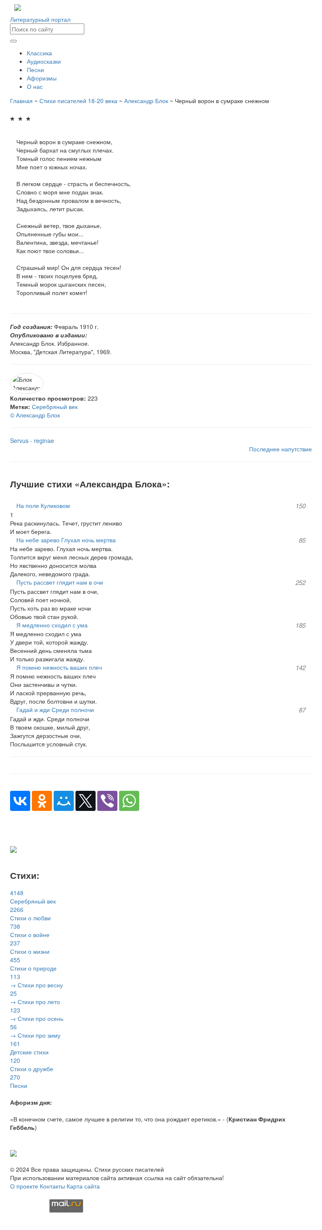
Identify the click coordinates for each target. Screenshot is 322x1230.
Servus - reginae (32, 440)
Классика (39, 53)
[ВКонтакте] (20, 801)
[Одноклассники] (42, 801)
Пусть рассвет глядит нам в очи (59, 582)
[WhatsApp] (129, 801)
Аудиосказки (44, 61)
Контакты (52, 1186)
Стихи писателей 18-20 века (78, 100)
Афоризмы (42, 78)
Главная (21, 100)
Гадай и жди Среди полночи (55, 709)
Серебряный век (55, 406)
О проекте (24, 1186)
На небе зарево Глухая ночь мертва (66, 540)
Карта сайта (83, 1186)
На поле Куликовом (43, 505)
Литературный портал (40, 19)
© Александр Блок (35, 415)
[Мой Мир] (64, 801)
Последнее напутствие (280, 449)
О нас (35, 86)
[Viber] (107, 801)
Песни (35, 69)
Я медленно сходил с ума (52, 625)
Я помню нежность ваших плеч (59, 667)
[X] (85, 801)
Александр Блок (146, 100)
